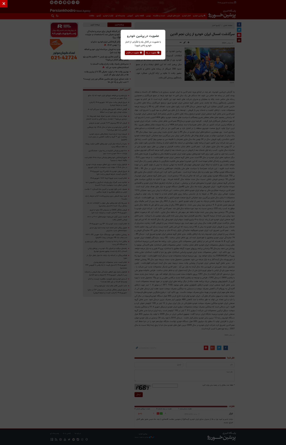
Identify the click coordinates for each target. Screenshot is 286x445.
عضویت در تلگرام (133, 52)
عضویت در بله (151, 52)
